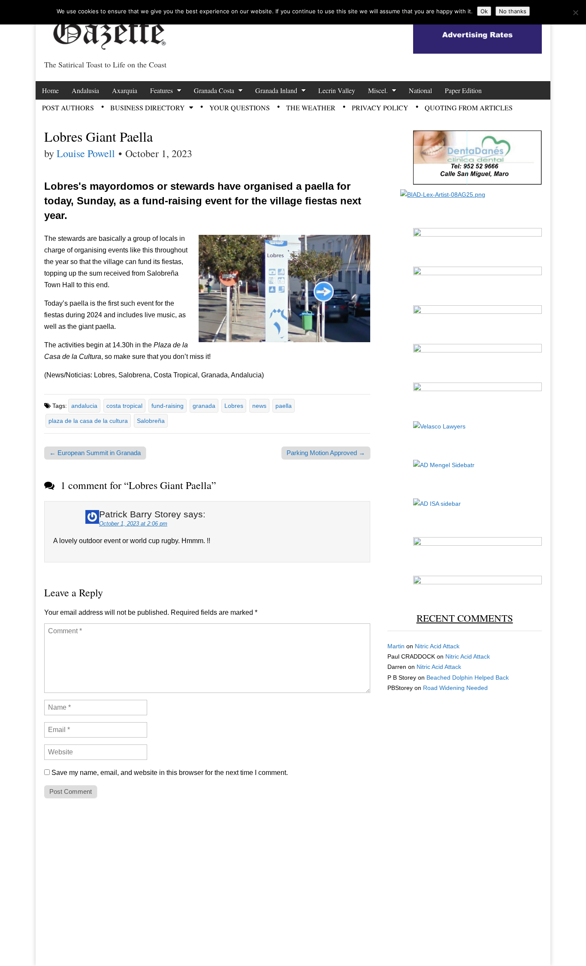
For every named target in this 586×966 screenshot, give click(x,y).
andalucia (84, 405)
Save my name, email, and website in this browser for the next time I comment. (169, 772)
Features (161, 90)
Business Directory (147, 107)
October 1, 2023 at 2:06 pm (133, 523)
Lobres (233, 405)
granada (204, 405)
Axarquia (124, 90)
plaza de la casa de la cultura (88, 420)
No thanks (512, 11)
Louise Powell (86, 153)
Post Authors (68, 107)
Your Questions (239, 107)
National (420, 90)
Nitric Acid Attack (437, 646)
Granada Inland (276, 90)
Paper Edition (463, 90)
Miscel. (378, 90)
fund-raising (167, 405)
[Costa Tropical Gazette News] (108, 28)
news (259, 405)
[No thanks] (575, 12)
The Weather (310, 107)
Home (50, 90)
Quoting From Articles (469, 107)
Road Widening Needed (455, 687)
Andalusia (85, 90)
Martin (396, 646)
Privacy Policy (380, 107)
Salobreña (151, 420)
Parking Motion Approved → (326, 452)
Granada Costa (214, 90)
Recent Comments (465, 617)
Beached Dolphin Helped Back (467, 677)
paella (283, 405)
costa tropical (124, 405)
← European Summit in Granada (95, 452)
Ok (484, 11)
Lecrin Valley (336, 90)
